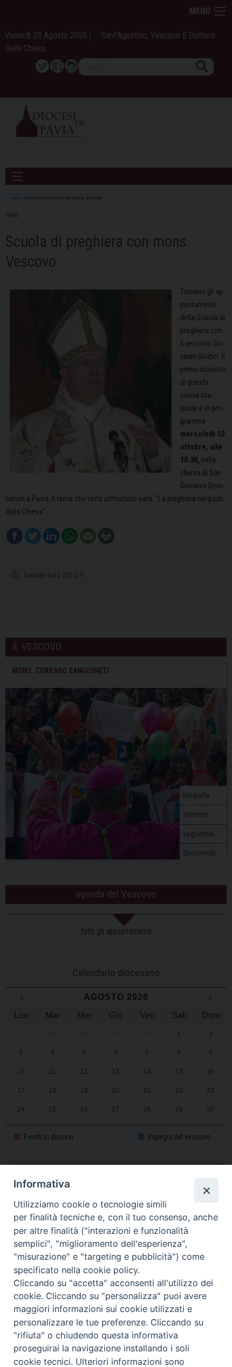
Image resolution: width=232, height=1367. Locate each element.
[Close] (206, 1190)
